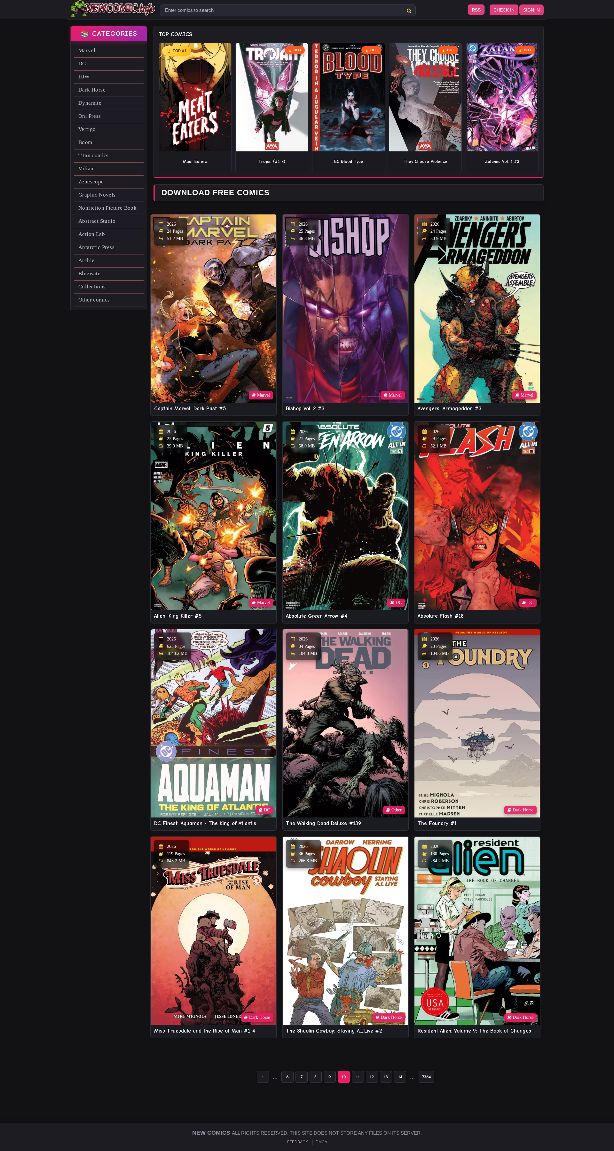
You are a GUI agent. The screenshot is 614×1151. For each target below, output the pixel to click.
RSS (476, 9)
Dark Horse (92, 90)
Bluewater (90, 273)
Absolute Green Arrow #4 (316, 616)
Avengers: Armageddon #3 (450, 409)
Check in (504, 9)
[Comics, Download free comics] (113, 13)
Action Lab (91, 234)
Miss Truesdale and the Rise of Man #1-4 (204, 1031)
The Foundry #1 (437, 823)
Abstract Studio (96, 221)
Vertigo (87, 129)
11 (358, 1077)
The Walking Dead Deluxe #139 (323, 823)
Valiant (86, 168)
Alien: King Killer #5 (178, 616)
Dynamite (89, 103)
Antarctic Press (96, 247)
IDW (84, 77)
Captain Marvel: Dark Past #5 (190, 409)
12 (372, 1077)
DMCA (321, 1142)
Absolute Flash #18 (441, 616)
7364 (426, 1077)
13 (386, 1077)
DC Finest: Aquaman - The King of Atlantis (205, 823)
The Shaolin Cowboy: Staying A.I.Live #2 (334, 1031)
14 (400, 1077)
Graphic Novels (97, 195)
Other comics (94, 300)
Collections (92, 287)
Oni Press (89, 116)
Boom (85, 142)
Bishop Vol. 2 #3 (305, 409)
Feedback (297, 1142)
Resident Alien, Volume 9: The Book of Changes (474, 1031)
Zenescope (91, 182)
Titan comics (93, 155)
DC (82, 63)
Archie (86, 260)
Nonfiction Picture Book (107, 208)
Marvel (86, 50)
